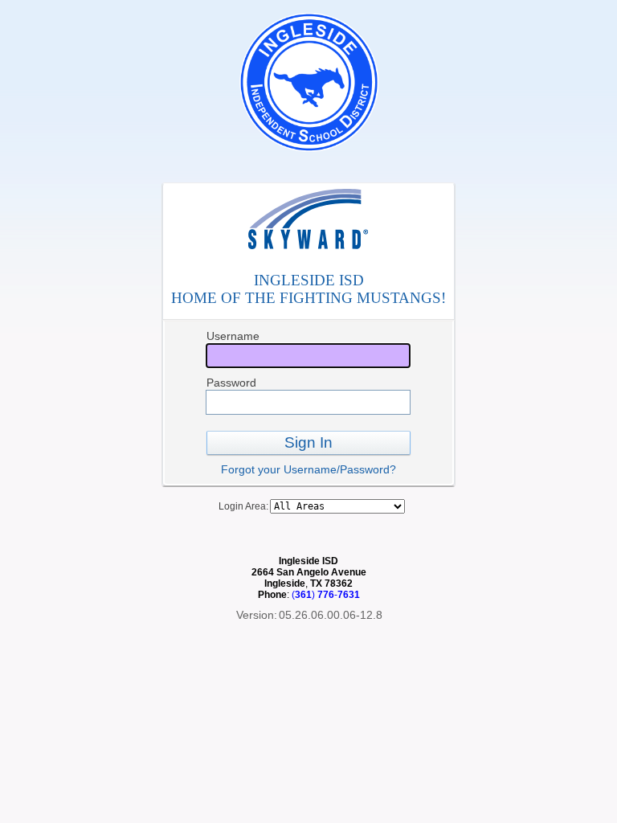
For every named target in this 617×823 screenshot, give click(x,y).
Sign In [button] (308, 442)
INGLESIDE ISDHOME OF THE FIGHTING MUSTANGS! (308, 289)
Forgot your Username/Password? (308, 469)
